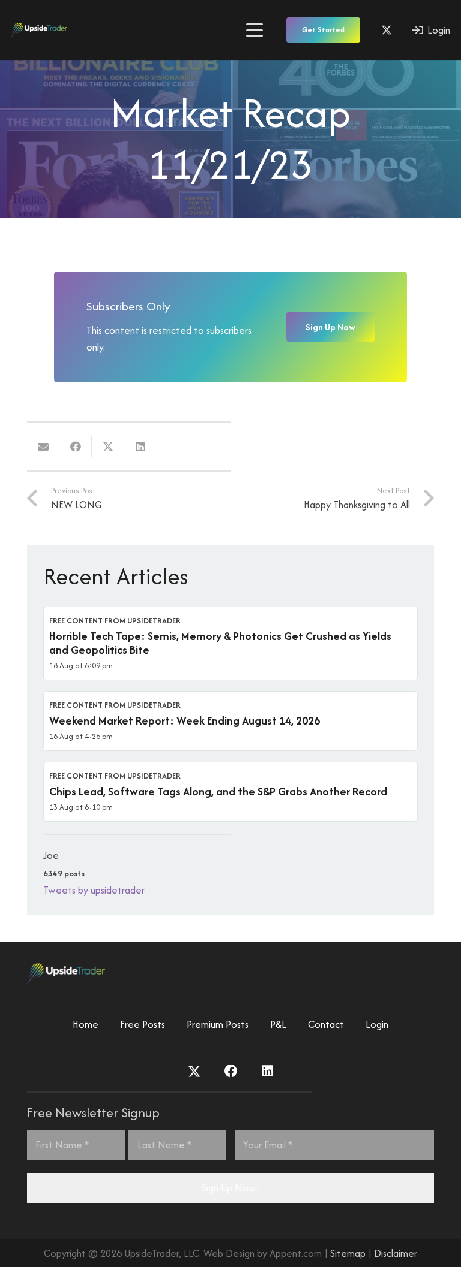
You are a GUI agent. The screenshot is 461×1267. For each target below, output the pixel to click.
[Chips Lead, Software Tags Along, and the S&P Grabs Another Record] (230, 792)
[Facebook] (231, 1071)
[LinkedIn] (267, 1071)
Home (85, 1024)
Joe (51, 855)
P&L (278, 1024)
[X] (386, 30)
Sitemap (348, 1253)
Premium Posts (218, 1024)
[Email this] (43, 446)
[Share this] (75, 446)
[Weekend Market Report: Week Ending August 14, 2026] (230, 721)
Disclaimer (395, 1253)
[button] (254, 30)
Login (377, 1024)
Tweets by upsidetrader (94, 890)
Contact (326, 1024)
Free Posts (142, 1024)
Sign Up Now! (230, 1188)
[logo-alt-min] (39, 30)
